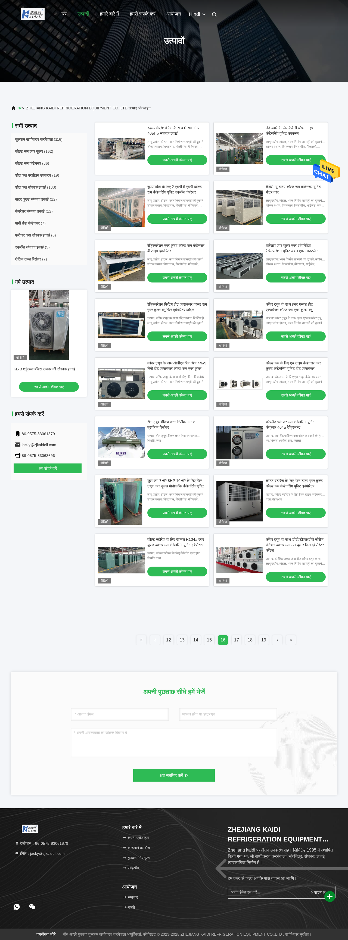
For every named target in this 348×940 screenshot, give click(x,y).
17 (236, 640)
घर (64, 14)
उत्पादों (83, 14)
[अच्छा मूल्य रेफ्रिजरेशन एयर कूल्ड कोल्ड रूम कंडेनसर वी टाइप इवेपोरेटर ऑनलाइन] (121, 266)
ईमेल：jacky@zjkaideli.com (42, 853)
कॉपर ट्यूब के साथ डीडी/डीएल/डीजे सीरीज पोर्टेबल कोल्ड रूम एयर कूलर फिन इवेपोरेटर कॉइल (295, 544)
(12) (36, 199)
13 (182, 640)
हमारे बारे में (109, 14)
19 (263, 640)
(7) (30, 223)
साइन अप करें (322, 892)
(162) (34, 151)
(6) (35, 235)
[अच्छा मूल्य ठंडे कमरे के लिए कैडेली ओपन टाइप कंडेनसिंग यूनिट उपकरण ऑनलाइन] (239, 148)
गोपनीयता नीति (46, 934)
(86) (32, 163)
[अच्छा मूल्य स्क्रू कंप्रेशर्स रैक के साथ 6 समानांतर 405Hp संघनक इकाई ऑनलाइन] (121, 148)
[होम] (32, 13)
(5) (32, 247)
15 (209, 640)
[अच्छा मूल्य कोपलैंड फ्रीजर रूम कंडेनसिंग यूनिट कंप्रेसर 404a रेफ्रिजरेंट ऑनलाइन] (239, 442)
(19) (37, 175)
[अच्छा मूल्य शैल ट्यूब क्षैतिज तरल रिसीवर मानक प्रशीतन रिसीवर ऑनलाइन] (121, 442)
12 (168, 640)
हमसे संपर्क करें (143, 14)
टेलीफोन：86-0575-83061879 (43, 843)
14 (195, 640)
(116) (39, 139)
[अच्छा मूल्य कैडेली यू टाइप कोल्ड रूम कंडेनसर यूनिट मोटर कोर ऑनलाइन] (239, 207)
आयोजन (173, 14)
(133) (35, 187)
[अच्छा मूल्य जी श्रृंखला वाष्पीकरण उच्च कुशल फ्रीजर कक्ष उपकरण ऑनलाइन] (49, 325)
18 (250, 640)
